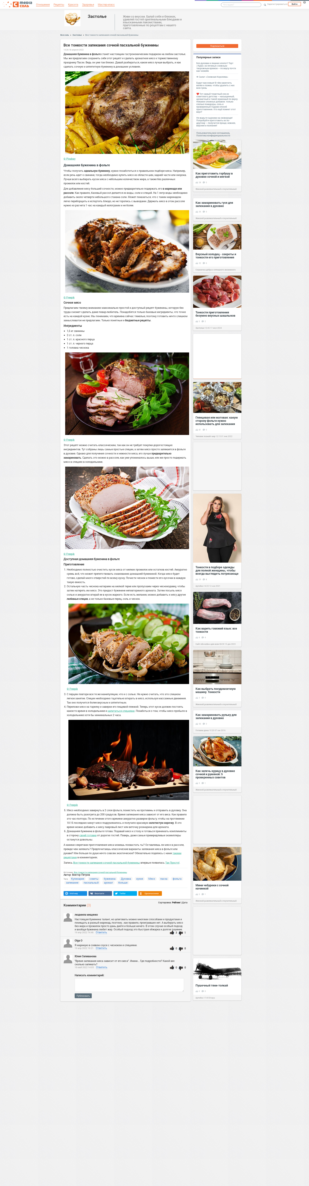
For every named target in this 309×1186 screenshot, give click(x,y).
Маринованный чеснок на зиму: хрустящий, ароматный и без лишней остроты (129, 1040)
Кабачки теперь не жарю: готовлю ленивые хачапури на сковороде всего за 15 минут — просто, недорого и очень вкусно (282, 1113)
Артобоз (199, 586)
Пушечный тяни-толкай (212, 985)
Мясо (151, 878)
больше (122, 882)
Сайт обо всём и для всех (207, 644)
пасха (163, 878)
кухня (139, 878)
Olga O (78, 940)
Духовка (126, 878)
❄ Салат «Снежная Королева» (212, 76)
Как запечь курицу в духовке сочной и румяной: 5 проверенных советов (215, 774)
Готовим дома (202, 730)
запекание (72, 882)
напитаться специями (121, 710)
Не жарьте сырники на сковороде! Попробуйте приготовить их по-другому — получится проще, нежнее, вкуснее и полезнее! (216, 121)
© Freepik (69, 297)
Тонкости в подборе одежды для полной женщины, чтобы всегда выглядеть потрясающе (217, 570)
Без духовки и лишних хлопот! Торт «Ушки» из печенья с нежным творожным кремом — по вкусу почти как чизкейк (216, 67)
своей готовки (88, 835)
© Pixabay (69, 158)
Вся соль (64, 34)
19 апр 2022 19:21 (84, 948)
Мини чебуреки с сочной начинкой (212, 887)
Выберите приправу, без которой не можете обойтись (230, 1075)
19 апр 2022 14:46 (84, 932)
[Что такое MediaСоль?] (304, 2)
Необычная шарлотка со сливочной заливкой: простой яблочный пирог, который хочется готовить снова (26, 1160)
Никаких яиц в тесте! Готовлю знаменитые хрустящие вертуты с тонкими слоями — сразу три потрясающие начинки (128, 1100)
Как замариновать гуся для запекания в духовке (214, 204)
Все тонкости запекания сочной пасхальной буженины (111, 34)
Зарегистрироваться (277, 4)
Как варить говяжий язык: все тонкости (216, 630)
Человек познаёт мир (205, 436)
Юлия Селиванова (85, 956)
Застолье (97, 16)
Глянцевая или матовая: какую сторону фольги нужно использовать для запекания (217, 420)
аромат (108, 882)
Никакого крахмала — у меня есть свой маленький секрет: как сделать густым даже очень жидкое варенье (179, 1163)
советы (93, 878)
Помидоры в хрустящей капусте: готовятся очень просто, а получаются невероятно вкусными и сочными (227, 1132)
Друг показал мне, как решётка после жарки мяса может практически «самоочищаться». (28, 1047)
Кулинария (77, 878)
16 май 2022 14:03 (84, 967)
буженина (110, 878)
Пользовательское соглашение (212, 132)
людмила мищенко (86, 914)
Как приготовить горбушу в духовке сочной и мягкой (214, 175)
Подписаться (217, 45)
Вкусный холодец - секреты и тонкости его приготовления (216, 255)
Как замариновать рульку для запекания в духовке (216, 716)
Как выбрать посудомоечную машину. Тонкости (216, 690)
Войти (294, 4)
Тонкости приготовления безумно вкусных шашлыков (215, 314)
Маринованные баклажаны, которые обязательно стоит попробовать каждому (76, 1124)
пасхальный (91, 882)
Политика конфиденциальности (213, 135)
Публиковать (83, 995)
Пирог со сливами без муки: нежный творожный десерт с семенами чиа (179, 1107)
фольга (177, 878)
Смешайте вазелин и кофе (75, 1073)
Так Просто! (172, 862)
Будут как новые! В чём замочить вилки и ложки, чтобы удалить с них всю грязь (215, 85)
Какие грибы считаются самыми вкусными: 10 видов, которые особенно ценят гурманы (281, 1050)
